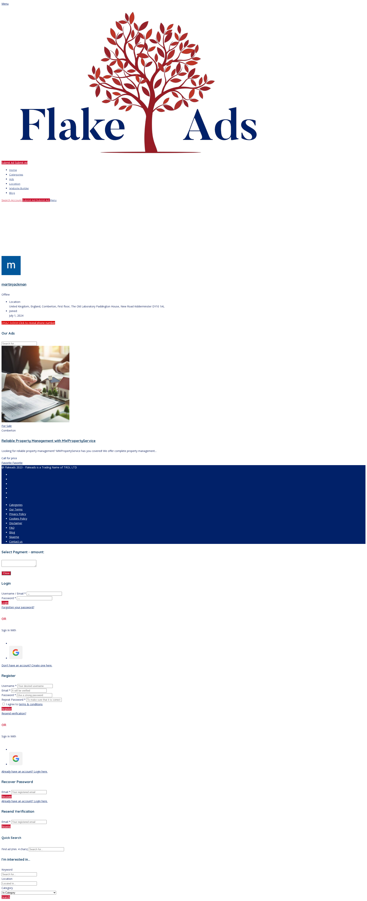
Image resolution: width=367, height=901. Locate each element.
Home (13, 170)
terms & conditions (31, 704)
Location (14, 183)
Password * (9, 598)
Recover (7, 796)
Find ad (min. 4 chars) (15, 849)
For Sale (7, 426)
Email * (6, 690)
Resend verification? (14, 713)
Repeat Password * (14, 699)
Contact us (16, 541)
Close (6, 573)
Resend (6, 826)
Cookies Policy (18, 518)
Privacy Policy (17, 514)
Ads (11, 179)
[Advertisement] (116, 229)
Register (7, 709)
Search (6, 897)
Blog (12, 193)
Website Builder (19, 188)
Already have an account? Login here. (25, 771)
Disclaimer (15, 523)
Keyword (7, 869)
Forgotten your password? (18, 607)
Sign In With (9, 630)
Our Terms (16, 509)
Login (5, 602)
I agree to (24, 704)
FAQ (12, 528)
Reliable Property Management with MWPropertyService (49, 441)
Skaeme (14, 537)
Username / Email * (14, 593)
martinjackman (14, 284)
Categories (16, 174)
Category (7, 888)
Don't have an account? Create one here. (27, 665)
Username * (9, 686)
